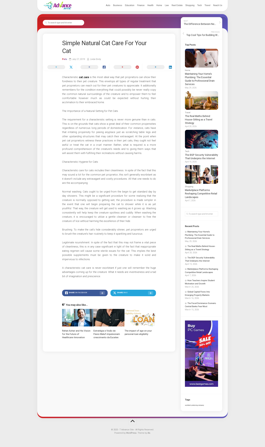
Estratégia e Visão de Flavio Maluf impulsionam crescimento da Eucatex (106, 334)
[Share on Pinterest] (125, 67)
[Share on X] (59, 67)
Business (117, 5)
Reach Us (217, 5)
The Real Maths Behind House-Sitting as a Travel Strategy (198, 119)
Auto (108, 5)
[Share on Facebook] (92, 67)
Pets (64, 59)
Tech (199, 5)
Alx (149, 433)
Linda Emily (95, 59)
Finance (141, 5)
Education (129, 5)
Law (167, 5)
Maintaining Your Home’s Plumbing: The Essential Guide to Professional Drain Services (199, 234)
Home (159, 5)
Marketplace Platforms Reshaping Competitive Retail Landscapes (201, 193)
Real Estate (177, 5)
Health (150, 5)
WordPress (131, 433)
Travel (207, 5)
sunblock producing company (194, 405)
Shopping (189, 5)
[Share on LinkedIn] (158, 67)
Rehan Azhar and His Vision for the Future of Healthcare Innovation (76, 334)
